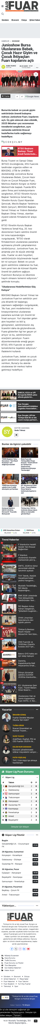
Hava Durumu (10, 958)
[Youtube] (28, 949)
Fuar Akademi (9, 984)
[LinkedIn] (24, 949)
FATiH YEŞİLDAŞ (19, 758)
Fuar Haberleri (9, 981)
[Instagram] (20, 949)
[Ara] (2, 14)
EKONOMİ (15, 41)
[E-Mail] (16, 435)
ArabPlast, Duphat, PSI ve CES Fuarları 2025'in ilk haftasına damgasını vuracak (24, 740)
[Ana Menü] (2, 6)
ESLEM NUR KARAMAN (22, 747)
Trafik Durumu (10, 960)
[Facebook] (12, 949)
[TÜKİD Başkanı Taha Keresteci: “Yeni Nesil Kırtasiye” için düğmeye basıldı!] (10, 452)
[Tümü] (37, 710)
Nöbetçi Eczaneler (12, 956)
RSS (6, 998)
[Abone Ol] (32, 96)
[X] (16, 949)
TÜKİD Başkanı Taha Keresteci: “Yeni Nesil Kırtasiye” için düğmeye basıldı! (10, 461)
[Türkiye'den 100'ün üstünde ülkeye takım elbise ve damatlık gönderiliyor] (29, 501)
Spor (16, 986)
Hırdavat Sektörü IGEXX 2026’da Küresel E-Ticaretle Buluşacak (9, 511)
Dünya (24, 20)
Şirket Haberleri (10, 979)
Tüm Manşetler (10, 965)
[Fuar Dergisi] (22, 6)
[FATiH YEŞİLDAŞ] (6, 760)
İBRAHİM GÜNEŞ (19, 715)
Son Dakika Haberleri (13, 968)
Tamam (17, 1015)
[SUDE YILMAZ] (6, 739)
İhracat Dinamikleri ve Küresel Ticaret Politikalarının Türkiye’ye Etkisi (23, 729)
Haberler (5, 41)
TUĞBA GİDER (18, 725)
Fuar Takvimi (23, 981)
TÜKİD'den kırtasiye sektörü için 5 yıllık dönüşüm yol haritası (10, 487)
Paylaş (6, 96)
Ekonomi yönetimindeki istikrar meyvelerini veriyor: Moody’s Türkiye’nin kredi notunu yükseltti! (24, 751)
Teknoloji (7, 986)
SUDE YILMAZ (18, 736)
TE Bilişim (26, 1005)
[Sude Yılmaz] (7, 432)
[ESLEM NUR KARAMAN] (6, 749)
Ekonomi (15, 20)
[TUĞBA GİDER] (6, 728)
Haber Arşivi (9, 970)
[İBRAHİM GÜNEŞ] (6, 717)
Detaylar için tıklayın (20, 827)
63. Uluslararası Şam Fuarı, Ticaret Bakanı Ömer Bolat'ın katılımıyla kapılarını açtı (29, 489)
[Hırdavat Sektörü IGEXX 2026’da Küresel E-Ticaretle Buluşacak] (10, 501)
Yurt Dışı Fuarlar (24, 984)
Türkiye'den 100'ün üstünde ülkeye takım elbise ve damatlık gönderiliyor (29, 511)
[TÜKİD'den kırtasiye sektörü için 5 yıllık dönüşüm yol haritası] (10, 479)
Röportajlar (24, 979)
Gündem (5, 20)
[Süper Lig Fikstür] (37, 835)
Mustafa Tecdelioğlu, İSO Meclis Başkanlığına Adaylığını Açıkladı (19, 1023)
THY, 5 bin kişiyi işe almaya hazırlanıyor (25, 761)
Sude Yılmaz (19, 430)
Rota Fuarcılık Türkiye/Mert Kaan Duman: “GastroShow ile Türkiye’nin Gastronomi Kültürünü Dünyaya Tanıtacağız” (29, 464)
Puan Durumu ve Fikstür (14, 963)
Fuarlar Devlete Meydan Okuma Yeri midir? (23, 719)
